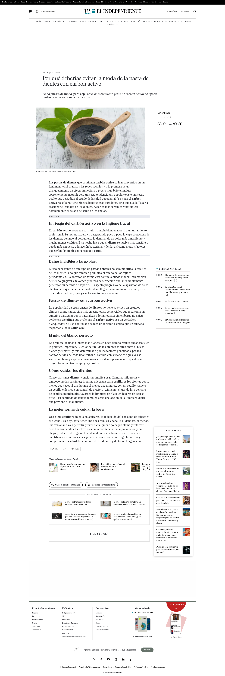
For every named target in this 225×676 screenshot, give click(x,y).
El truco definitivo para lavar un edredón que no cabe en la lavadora (129, 503)
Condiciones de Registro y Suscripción (117, 667)
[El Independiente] (112, 11)
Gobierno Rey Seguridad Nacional (59, 2)
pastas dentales (101, 268)
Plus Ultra (66, 620)
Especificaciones (102, 630)
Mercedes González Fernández (74, 637)
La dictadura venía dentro (176, 301)
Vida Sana (148, 21)
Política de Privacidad (68, 667)
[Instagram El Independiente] (116, 660)
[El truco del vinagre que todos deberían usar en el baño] (57, 504)
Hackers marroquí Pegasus (36, 2)
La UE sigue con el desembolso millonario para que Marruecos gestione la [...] (177, 291)
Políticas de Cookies (141, 667)
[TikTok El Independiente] (131, 660)
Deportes (111, 21)
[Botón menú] (30, 11)
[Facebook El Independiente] (101, 660)
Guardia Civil (67, 630)
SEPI (64, 616)
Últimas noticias (19, 2)
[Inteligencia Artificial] (142, 632)
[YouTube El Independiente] (108, 660)
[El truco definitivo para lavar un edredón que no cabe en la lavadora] (106, 504)
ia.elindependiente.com (142, 637)
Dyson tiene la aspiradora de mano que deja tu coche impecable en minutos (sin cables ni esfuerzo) (80, 517)
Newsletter (100, 620)
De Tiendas (186, 21)
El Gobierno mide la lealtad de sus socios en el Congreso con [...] (177, 322)
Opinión (37, 21)
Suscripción (100, 616)
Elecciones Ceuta (107, 2)
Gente (102, 21)
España (46, 21)
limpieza (54, 449)
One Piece (138, 2)
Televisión (136, 21)
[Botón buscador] (194, 11)
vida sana (75, 449)
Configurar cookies (158, 667)
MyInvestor (129, 2)
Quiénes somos (102, 626)
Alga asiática (119, 2)
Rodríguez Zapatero (70, 623)
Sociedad (92, 21)
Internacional (70, 21)
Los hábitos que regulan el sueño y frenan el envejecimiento (113, 466)
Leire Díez (66, 633)
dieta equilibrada (66, 416)
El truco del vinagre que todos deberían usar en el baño (78, 503)
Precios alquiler (78, 2)
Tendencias (123, 21)
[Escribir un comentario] (180, 124)
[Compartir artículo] (159, 124)
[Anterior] (51, 468)
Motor (157, 21)
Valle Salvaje (163, 2)
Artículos (112, 24)
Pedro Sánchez (68, 626)
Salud (46, 73)
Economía (56, 21)
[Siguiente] (147, 468)
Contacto (99, 613)
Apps (98, 623)
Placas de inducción (150, 2)
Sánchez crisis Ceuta (92, 2)
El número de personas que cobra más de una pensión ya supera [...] (177, 278)
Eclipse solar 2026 (69, 613)
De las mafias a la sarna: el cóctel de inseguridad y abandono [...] (177, 311)
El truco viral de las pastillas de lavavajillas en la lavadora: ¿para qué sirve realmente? (127, 517)
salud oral (78, 327)
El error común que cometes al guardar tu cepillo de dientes (72, 466)
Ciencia (82, 21)
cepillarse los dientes (127, 381)
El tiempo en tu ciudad (48, 11)
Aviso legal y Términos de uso (89, 667)
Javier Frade (164, 113)
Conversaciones (170, 21)
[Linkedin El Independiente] (123, 660)
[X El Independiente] (94, 660)
